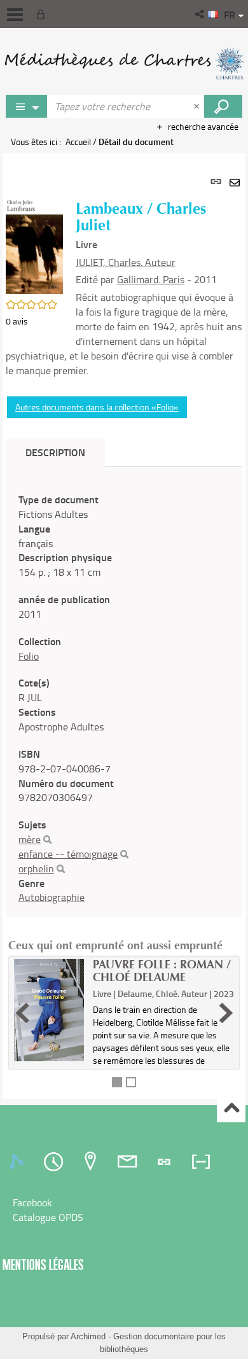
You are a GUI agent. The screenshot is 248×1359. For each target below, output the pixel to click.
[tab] (18, 1162)
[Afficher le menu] (15, 14)
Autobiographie (51, 897)
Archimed (88, 1336)
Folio (28, 656)
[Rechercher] (47, 840)
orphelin (36, 868)
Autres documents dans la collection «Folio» (97, 407)
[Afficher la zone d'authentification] (43, 14)
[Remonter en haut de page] (231, 1108)
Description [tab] (55, 452)
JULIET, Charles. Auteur (126, 262)
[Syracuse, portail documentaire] (124, 64)
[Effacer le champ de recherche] (198, 106)
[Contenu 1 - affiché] (117, 1082)
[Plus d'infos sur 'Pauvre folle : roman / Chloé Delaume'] (48, 1010)
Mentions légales (43, 1264)
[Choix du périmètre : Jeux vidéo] (27, 106)
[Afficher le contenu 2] (131, 1082)
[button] (200, 14)
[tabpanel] (124, 626)
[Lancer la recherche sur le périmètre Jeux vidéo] (223, 106)
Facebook (32, 1202)
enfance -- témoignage (68, 854)
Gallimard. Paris (150, 279)
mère (29, 839)
